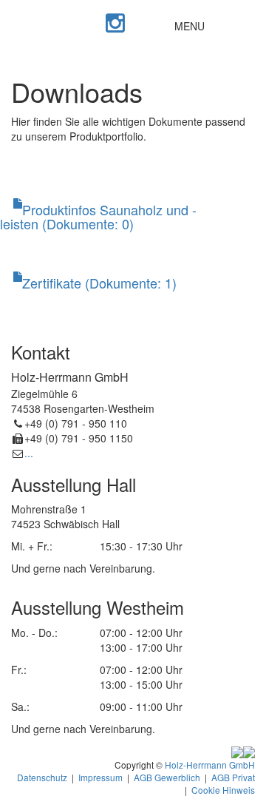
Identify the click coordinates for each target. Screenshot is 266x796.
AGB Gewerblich (167, 777)
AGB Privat (233, 777)
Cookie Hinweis (223, 789)
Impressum (100, 777)
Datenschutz (42, 777)
